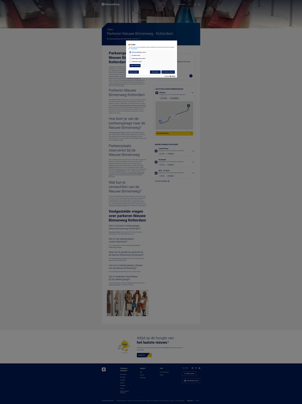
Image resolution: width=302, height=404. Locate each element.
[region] (151, 59)
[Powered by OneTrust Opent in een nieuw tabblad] (170, 77)
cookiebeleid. (134, 48)
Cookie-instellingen (135, 65)
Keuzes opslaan (133, 72)
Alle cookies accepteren (168, 72)
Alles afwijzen (155, 72)
